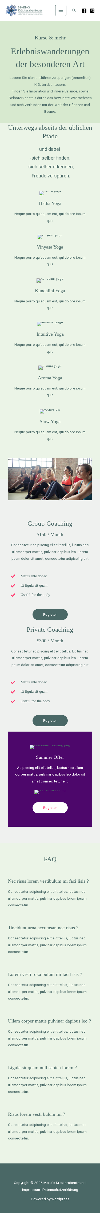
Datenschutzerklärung (60, 1189)
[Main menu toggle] (61, 10)
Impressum (31, 1189)
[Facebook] (84, 10)
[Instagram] (92, 10)
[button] (74, 10)
